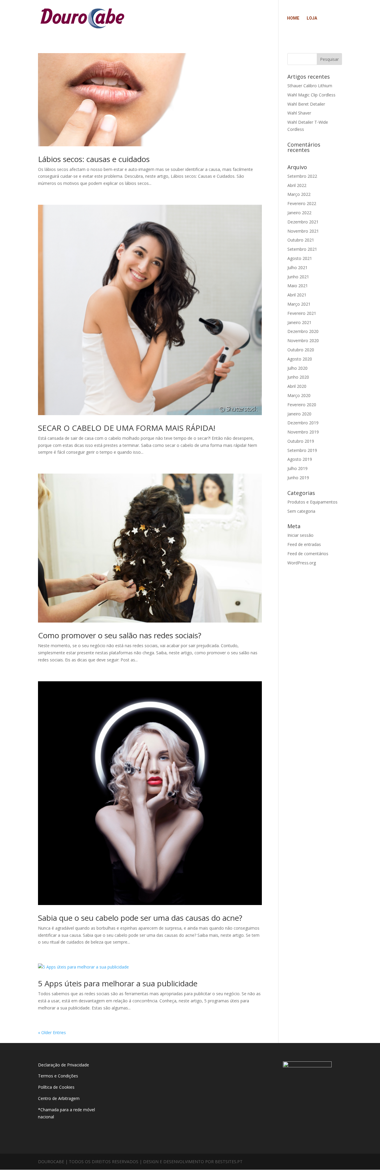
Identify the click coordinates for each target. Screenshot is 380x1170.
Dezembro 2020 (303, 331)
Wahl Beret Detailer (306, 104)
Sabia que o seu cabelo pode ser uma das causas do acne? (140, 917)
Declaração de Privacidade (63, 1065)
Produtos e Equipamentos (312, 502)
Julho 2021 (297, 267)
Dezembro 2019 (303, 423)
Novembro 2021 (303, 231)
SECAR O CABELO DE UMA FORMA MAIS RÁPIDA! (126, 428)
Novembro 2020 (303, 340)
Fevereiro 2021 (301, 313)
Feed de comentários (307, 553)
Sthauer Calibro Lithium (309, 85)
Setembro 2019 (302, 450)
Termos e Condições (58, 1076)
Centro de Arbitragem (59, 1098)
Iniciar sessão (300, 535)
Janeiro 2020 (299, 414)
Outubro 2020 (300, 350)
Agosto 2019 (299, 459)
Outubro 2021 (300, 240)
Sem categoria (301, 511)
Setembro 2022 (302, 176)
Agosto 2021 (299, 258)
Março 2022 (299, 194)
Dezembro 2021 (303, 222)
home (293, 18)
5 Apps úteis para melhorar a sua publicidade (117, 983)
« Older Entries (52, 1032)
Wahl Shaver (299, 113)
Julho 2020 (297, 368)
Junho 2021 (298, 277)
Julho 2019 (297, 468)
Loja (312, 18)
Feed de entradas (304, 544)
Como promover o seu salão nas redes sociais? (119, 635)
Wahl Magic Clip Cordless (311, 95)
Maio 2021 (297, 285)
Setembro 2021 (302, 249)
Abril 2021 (296, 295)
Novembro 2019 (303, 432)
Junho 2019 (298, 477)
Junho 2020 (298, 377)
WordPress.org (301, 563)
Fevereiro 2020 (301, 404)
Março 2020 (299, 395)
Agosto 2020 (299, 359)
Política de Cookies (56, 1087)
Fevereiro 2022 (301, 203)
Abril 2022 (296, 185)
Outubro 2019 (300, 441)
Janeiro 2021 (299, 322)
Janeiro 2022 (299, 212)
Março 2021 (299, 304)
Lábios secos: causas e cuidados (94, 159)
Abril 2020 (296, 386)
